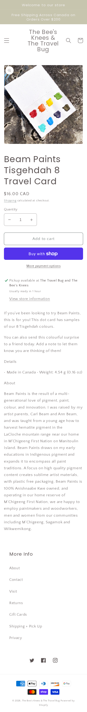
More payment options (43, 266)
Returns (16, 603)
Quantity (11, 209)
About (14, 568)
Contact (16, 580)
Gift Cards (18, 614)
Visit (13, 591)
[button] (7, 40)
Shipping (10, 200)
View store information (29, 299)
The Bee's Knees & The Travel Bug (41, 701)
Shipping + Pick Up (25, 626)
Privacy (15, 638)
